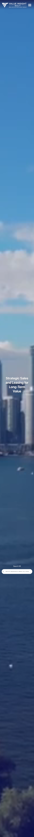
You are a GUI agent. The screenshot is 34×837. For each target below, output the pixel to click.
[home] (14, 5)
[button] (29, 5)
